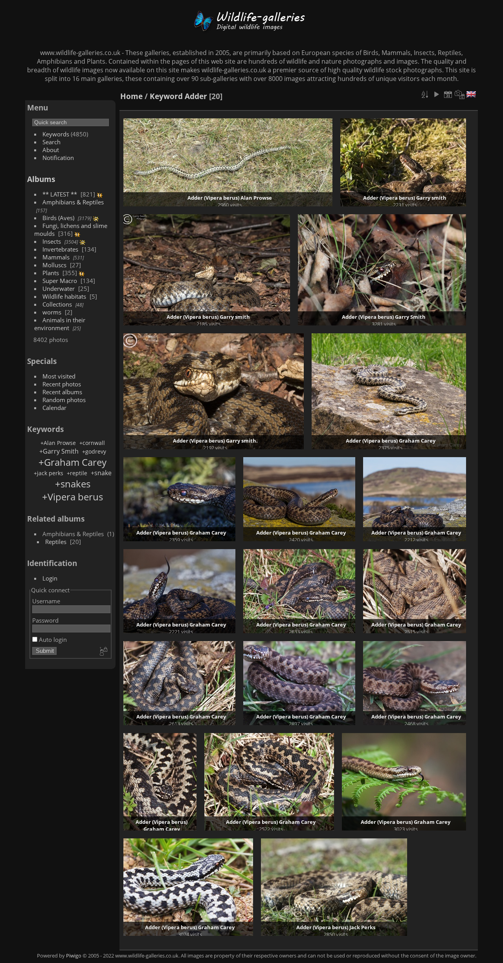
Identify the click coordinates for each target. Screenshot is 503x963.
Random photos (64, 400)
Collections (57, 304)
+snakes (72, 483)
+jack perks (48, 473)
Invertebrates (60, 249)
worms (51, 312)
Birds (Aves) (58, 218)
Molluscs (54, 265)
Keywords (55, 134)
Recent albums (62, 392)
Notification (58, 158)
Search (51, 142)
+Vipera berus (72, 496)
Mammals (56, 257)
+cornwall (92, 443)
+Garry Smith (59, 451)
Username (46, 601)
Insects (51, 241)
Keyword (166, 96)
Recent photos (61, 384)
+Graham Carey (72, 462)
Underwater (58, 288)
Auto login (52, 639)
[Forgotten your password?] (103, 652)
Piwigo (73, 955)
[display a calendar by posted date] (448, 94)
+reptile (77, 473)
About (50, 150)
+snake (101, 473)
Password (45, 620)
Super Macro (59, 281)
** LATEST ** (59, 194)
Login (49, 578)
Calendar (54, 408)
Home (131, 96)
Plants (50, 273)
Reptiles (55, 542)
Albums (41, 179)
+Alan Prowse (58, 443)
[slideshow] (436, 94)
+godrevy (94, 451)
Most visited (58, 376)
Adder (196, 96)
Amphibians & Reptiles (73, 202)
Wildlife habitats (64, 296)
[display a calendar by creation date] (460, 94)
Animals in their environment (59, 324)
